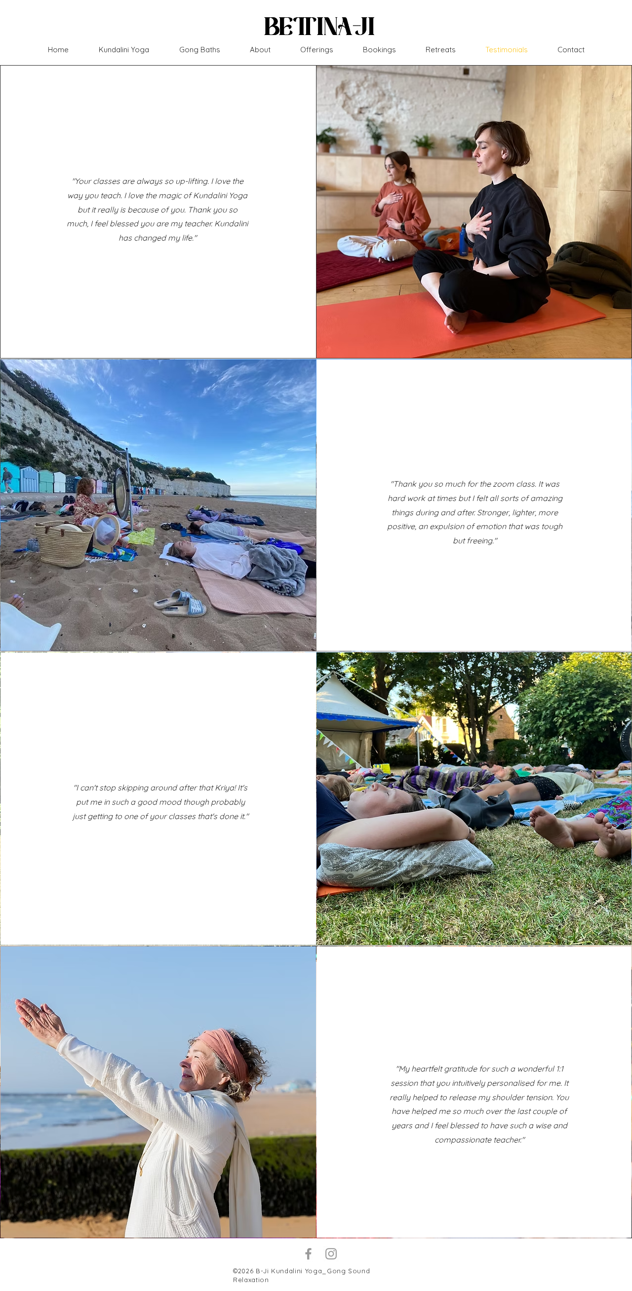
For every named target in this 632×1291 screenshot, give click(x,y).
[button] (441, 49)
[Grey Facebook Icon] (308, 1253)
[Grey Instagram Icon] (331, 1253)
